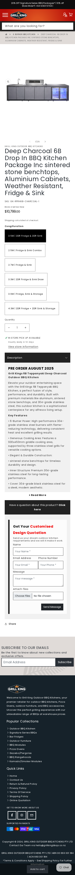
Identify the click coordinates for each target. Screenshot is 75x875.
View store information (23, 346)
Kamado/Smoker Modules (25, 761)
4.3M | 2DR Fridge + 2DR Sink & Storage (31, 308)
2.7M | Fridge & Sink (20, 264)
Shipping (9, 220)
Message (19, 571)
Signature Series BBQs (23, 732)
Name (17, 544)
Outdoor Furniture (20, 741)
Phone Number (48, 558)
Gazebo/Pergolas (20, 753)
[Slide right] (45, 141)
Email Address (22, 558)
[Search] (70, 26)
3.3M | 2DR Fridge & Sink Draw (26, 279)
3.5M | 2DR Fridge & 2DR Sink (25, 235)
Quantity (10, 319)
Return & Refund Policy (23, 784)
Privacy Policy (17, 788)
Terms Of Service (20, 792)
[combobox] (38, 26)
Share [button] (12, 624)
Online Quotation (19, 800)
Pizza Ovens (16, 749)
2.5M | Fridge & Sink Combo (25, 250)
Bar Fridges (16, 736)
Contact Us (16, 780)
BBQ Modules (17, 745)
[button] (71, 15)
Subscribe (65, 662)
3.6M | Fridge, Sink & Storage (25, 293)
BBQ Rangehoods (20, 757)
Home (13, 776)
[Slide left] (30, 141)
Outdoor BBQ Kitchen (22, 728)
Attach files (20, 589)
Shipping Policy (18, 796)
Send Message (52, 607)
